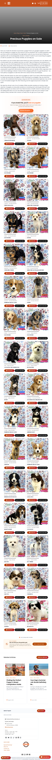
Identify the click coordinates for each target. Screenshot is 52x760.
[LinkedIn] (18, 738)
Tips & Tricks (23, 33)
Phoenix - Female (33, 430)
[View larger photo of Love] (24, 116)
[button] (8, 116)
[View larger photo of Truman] (46, 472)
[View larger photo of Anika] (46, 181)
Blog (18, 33)
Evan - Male (31, 236)
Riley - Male (8, 592)
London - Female (32, 592)
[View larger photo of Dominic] (24, 537)
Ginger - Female (33, 171)
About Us (6, 746)
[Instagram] (11, 738)
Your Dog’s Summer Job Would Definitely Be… (38, 682)
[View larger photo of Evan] (46, 213)
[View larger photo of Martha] (24, 505)
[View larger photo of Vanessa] (46, 375)
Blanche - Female (33, 138)
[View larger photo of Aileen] (24, 213)
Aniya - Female (32, 462)
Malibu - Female (10, 333)
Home (15, 33)
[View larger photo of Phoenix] (46, 407)
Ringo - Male (32, 560)
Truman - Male (32, 495)
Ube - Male (9, 365)
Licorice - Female (33, 527)
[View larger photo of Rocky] (24, 375)
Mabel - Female (33, 300)
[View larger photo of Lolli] (46, 602)
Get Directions (9, 727)
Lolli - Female (32, 625)
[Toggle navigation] (5, 3)
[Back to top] (47, 710)
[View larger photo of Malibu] (24, 310)
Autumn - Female (10, 300)
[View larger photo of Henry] (46, 343)
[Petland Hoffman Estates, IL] (9, 3)
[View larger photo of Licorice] (46, 505)
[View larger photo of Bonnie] (24, 472)
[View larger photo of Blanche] (46, 116)
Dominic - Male (9, 560)
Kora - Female (32, 268)
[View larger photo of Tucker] (24, 407)
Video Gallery (7, 750)
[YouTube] (9, 738)
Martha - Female (10, 527)
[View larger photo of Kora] (46, 245)
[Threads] (20, 738)
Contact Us (6, 748)
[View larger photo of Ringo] (46, 537)
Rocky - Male (9, 398)
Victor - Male (32, 333)
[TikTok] (14, 738)
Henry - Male (32, 365)
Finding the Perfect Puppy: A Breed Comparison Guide (14, 682)
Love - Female (9, 138)
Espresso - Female (10, 268)
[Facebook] (6, 738)
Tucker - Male (9, 430)
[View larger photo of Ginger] (46, 148)
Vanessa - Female (33, 398)
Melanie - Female (10, 462)
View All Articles (42, 657)
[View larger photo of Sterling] (24, 148)
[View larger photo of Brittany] (24, 602)
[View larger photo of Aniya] (46, 440)
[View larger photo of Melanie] (24, 440)
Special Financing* (8, 745)
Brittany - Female (10, 625)
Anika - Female (32, 203)
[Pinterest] (16, 738)
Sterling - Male (9, 171)
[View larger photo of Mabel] (46, 278)
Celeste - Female (10, 203)
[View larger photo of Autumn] (24, 278)
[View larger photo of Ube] (24, 343)
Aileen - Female (10, 236)
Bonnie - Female (10, 495)
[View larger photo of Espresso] (24, 245)
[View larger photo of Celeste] (24, 181)
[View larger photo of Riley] (24, 569)
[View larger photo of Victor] (46, 310)
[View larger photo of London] (46, 569)
